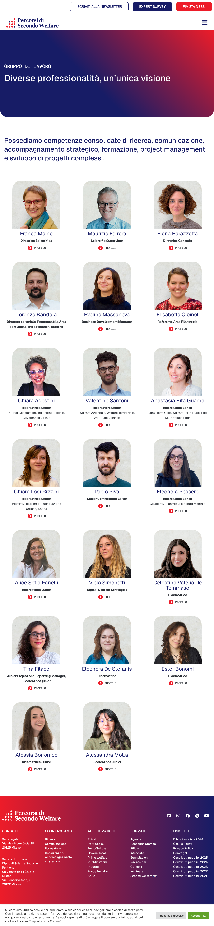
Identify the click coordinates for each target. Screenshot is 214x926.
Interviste (137, 853)
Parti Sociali (96, 844)
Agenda (135, 839)
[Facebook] (187, 816)
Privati (92, 839)
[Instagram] (178, 816)
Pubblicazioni (97, 862)
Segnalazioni (139, 857)
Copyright (180, 853)
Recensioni (138, 862)
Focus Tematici (98, 871)
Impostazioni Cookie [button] (171, 915)
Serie (91, 876)
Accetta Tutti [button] (198, 915)
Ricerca (50, 839)
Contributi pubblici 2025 (190, 857)
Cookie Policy (182, 844)
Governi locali (97, 853)
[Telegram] (197, 816)
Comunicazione (55, 844)
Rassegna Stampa (143, 844)
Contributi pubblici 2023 (190, 867)
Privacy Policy (183, 848)
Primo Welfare (97, 857)
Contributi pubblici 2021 (190, 876)
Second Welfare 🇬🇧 (143, 876)
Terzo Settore (97, 848)
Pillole (134, 848)
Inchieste (136, 871)
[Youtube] (206, 816)
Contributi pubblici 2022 (190, 871)
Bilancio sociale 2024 (188, 839)
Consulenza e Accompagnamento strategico (58, 857)
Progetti (93, 867)
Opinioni (136, 867)
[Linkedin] (169, 816)
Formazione (53, 848)
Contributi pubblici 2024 (190, 862)
